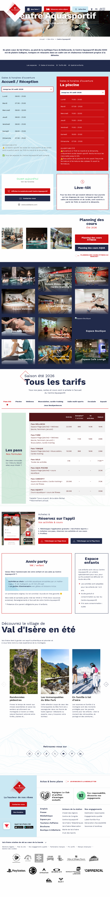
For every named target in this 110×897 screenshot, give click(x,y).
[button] (96, 9)
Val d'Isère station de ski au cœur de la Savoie (22, 842)
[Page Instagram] (29, 753)
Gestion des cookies (9, 848)
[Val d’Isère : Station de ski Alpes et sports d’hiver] (13, 8)
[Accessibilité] (91, 9)
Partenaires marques (57, 847)
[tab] (25, 89)
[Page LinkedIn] (80, 753)
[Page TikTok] (46, 753)
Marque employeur (84, 847)
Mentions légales (8, 847)
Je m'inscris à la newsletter (83, 781)
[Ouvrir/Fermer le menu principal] (102, 9)
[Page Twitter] (55, 753)
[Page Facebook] (38, 753)
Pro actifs (71, 847)
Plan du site (21, 847)
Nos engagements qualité (38, 847)
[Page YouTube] (63, 753)
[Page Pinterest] (72, 753)
